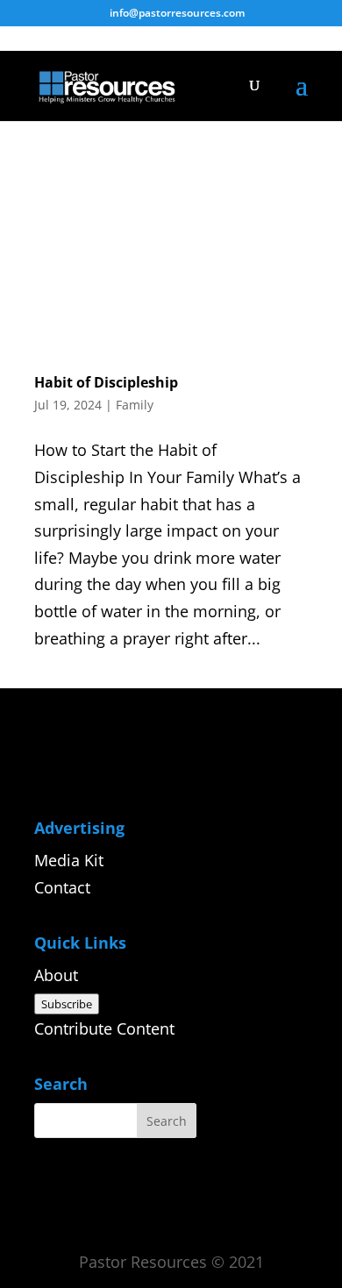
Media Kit (68, 860)
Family (134, 404)
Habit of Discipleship (106, 382)
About (56, 975)
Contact (62, 887)
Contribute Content (104, 1028)
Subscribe (66, 1004)
